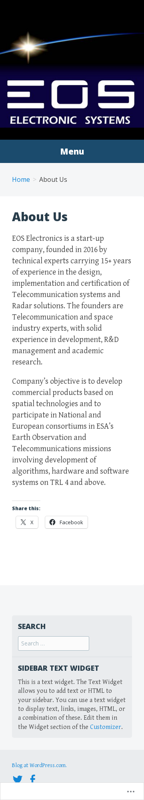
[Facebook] (32, 779)
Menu (72, 151)
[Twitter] (17, 779)
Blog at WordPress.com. (39, 765)
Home (21, 179)
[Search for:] (53, 643)
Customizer (105, 727)
